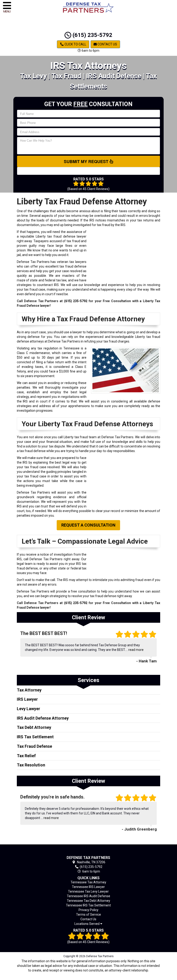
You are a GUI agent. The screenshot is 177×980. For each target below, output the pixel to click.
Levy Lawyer (28, 708)
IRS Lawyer (27, 699)
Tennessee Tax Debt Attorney (88, 901)
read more (136, 650)
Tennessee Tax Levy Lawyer (88, 891)
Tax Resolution (31, 765)
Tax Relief (26, 755)
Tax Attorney (29, 690)
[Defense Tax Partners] (88, 851)
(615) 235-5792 (91, 35)
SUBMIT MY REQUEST (86, 161)
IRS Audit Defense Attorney (43, 718)
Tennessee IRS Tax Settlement (88, 905)
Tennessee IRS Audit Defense (88, 896)
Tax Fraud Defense (34, 746)
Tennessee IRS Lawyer (88, 887)
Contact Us (107, 44)
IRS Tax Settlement (35, 736)
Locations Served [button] (87, 924)
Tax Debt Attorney (34, 727)
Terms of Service (88, 914)
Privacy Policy (88, 910)
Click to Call (75, 44)
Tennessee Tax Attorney (88, 882)
